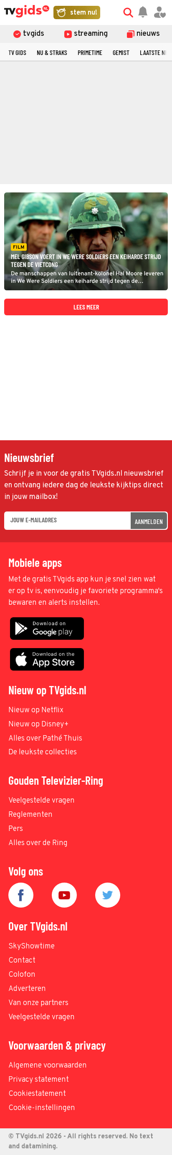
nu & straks (52, 52)
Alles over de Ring (38, 843)
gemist (121, 52)
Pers (15, 829)
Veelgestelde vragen (41, 801)
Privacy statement (38, 1080)
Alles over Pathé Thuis (45, 738)
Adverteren (27, 989)
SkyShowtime (31, 946)
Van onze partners (38, 1003)
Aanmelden (149, 521)
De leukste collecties (42, 752)
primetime (90, 52)
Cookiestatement (37, 1094)
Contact (21, 960)
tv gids (17, 52)
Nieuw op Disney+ (38, 724)
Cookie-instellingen (41, 1108)
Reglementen (30, 815)
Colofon (21, 975)
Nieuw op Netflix (35, 710)
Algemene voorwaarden (47, 1065)
